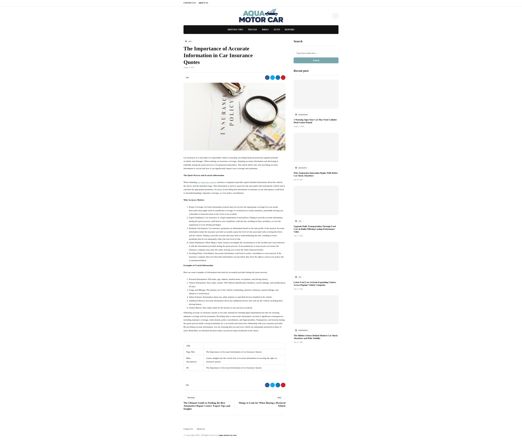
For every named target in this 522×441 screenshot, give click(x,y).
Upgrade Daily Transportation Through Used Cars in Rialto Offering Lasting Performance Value (315, 229)
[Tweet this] (272, 77)
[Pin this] (283, 77)
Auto (277, 29)
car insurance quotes (207, 182)
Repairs (289, 29)
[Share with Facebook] (267, 77)
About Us (203, 3)
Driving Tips (235, 29)
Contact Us (190, 3)
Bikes (265, 29)
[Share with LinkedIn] (278, 77)
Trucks (252, 29)
